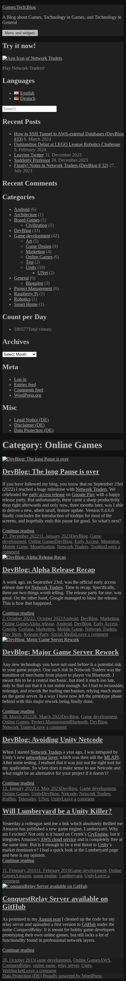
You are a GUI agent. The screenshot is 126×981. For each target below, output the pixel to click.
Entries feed (25, 384)
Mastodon (110, 541)
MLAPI (111, 757)
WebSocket (12, 970)
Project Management (33, 288)
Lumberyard (70, 875)
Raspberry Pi (26, 293)
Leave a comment (91, 634)
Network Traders (91, 489)
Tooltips (98, 546)
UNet (43, 272)
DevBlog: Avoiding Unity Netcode (52, 739)
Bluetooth (78, 721)
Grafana (25, 628)
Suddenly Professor (32, 160)
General (21, 277)
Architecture (25, 214)
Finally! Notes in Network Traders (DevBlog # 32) (61, 165)
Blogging (34, 283)
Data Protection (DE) (33, 430)
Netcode (69, 793)
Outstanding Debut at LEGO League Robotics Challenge (67, 144)
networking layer (41, 757)
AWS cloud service (58, 839)
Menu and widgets (20, 33)
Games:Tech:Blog (19, 7)
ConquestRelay (16, 965)
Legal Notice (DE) (31, 419)
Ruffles (9, 798)
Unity (31, 267)
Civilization (36, 225)
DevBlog (22, 230)
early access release (47, 494)
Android (22, 209)
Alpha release (41, 623)
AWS (105, 960)
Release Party (36, 634)
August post (49, 919)
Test (29, 262)
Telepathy (27, 798)
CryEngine (98, 834)
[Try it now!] (32, 58)
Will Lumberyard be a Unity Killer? (57, 811)
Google (9, 628)
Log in (20, 379)
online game (44, 965)
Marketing (35, 251)
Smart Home (26, 304)
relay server (68, 965)
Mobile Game (15, 546)
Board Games (27, 219)
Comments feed (28, 389)
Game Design (38, 246)
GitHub (89, 924)
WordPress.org (27, 395)
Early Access (86, 541)
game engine (45, 875)
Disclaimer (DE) (29, 425)
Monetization (42, 546)
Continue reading (18, 530)
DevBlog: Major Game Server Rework (60, 652)
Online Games (39, 256)
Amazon (23, 875)
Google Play (83, 494)
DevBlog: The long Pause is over (50, 471)
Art (29, 241)
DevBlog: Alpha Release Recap (48, 569)
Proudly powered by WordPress (72, 975)
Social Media (63, 634)
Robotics (22, 299)
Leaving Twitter (29, 154)
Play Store (11, 634)
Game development (32, 235)
